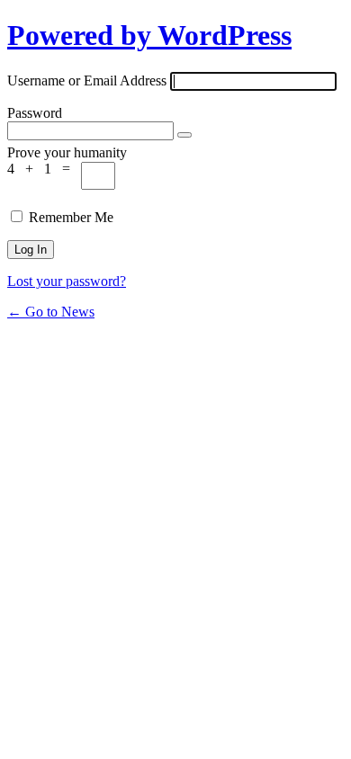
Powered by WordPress (149, 35)
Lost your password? (66, 281)
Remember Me (71, 217)
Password (34, 113)
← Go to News (50, 311)
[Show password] (184, 135)
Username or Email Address (86, 80)
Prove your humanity (67, 152)
